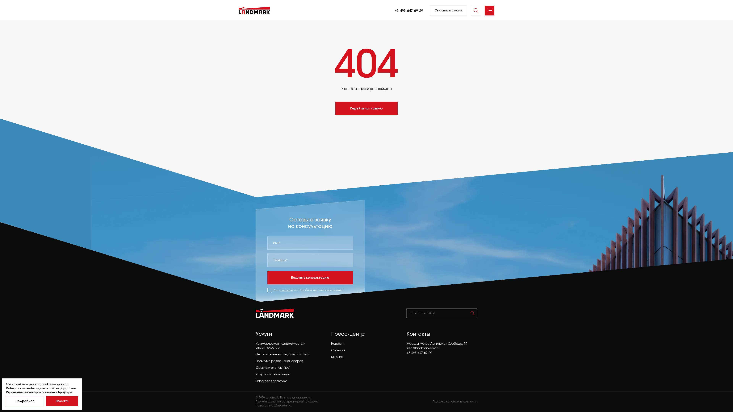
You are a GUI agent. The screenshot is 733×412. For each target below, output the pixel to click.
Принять (62, 401)
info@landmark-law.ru (423, 348)
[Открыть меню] (489, 10)
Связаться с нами (448, 10)
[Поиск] (472, 313)
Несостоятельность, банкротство (282, 354)
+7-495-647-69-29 (409, 10)
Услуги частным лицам (273, 374)
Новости (338, 343)
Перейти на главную (366, 108)
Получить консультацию (310, 277)
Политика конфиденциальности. (455, 401)
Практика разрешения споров (279, 361)
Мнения (337, 357)
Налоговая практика (271, 381)
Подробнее (25, 401)
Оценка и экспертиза (272, 367)
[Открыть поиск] (476, 10)
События (338, 350)
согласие (286, 290)
